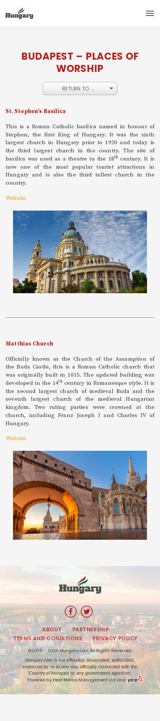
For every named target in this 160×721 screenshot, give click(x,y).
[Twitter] (87, 612)
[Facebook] (71, 612)
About (52, 629)
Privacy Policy (115, 638)
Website (16, 198)
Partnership (91, 629)
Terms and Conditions (47, 638)
